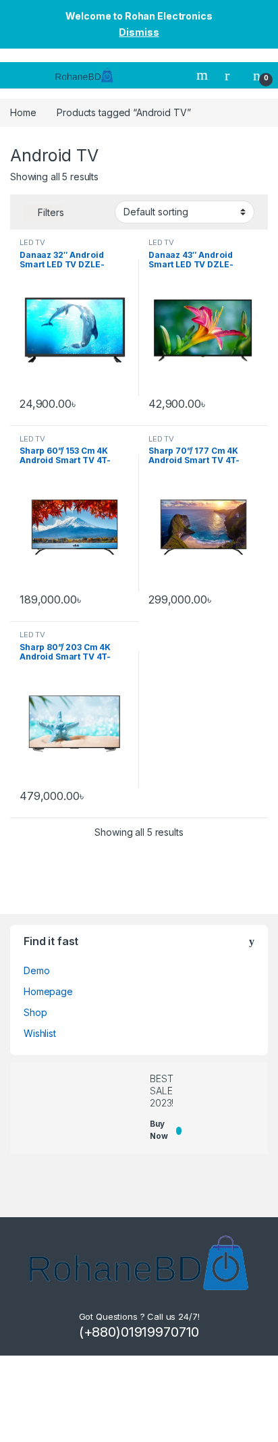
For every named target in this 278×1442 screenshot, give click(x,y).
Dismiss (139, 32)
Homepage (48, 991)
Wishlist (40, 1033)
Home (23, 112)
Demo (36, 970)
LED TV (32, 242)
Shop (35, 1012)
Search (203, 75)
